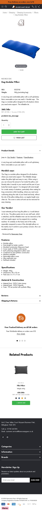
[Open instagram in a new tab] (7, 437)
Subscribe (35, 480)
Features (19, 157)
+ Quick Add (21, 403)
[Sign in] (36, 6)
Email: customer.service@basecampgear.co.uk (17, 431)
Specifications (28, 157)
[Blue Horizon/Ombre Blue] (19, 398)
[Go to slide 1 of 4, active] (17, 340)
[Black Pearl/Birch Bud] (16, 398)
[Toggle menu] (2, 6)
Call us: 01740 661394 (9, 429)
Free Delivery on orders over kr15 (21, 2)
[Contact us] (33, 6)
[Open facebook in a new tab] (3, 437)
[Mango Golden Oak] (22, 398)
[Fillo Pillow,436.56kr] (21, 370)
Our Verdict (11, 157)
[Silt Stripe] (25, 398)
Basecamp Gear (17, 234)
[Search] (6, 6)
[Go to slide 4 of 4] (24, 340)
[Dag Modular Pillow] (19, 70)
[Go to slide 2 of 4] (19, 340)
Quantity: (4, 120)
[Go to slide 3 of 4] (22, 340)
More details (21, 334)
